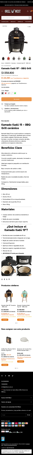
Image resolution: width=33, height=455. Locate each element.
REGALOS (13, 21)
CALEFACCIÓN (4, 21)
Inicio (2, 63)
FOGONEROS (28, 21)
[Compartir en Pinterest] (9, 279)
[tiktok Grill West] (12, 376)
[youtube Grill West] (9, 376)
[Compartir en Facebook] (4, 279)
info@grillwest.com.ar (7, 387)
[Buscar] (30, 18)
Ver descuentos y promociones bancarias (16, 5)
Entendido (21, 452)
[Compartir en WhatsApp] (2, 279)
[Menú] (2, 11)
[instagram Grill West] (2, 376)
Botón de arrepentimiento (10, 445)
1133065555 (4, 384)
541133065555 (5, 381)
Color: (5, 90)
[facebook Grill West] (5, 376)
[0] (31, 11)
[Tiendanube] (7, 448)
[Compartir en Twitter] (7, 279)
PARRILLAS (20, 21)
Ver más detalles (5, 87)
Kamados (13, 63)
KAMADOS (7, 63)
